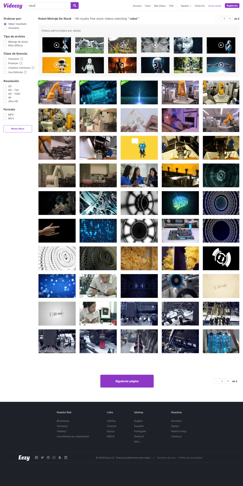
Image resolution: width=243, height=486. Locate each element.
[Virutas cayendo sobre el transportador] (139, 258)
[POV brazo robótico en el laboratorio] (221, 148)
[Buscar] (75, 5)
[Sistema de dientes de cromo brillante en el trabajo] (98, 203)
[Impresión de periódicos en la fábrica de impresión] (98, 341)
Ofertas (111, 420)
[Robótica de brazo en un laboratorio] (180, 92)
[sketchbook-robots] (139, 120)
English (138, 420)
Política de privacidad (190, 457)
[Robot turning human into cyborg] (221, 64)
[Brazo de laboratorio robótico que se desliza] (98, 120)
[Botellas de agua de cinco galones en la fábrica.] (221, 341)
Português (140, 431)
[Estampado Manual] (180, 175)
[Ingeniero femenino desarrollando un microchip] (98, 286)
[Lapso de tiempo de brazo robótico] (221, 92)
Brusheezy (63, 420)
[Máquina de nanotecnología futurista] (57, 258)
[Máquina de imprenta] (221, 314)
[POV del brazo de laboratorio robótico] (180, 148)
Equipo (175, 426)
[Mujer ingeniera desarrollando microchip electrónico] (98, 314)
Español (138, 426)
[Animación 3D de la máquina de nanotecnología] (98, 258)
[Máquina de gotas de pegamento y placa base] (180, 231)
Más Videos (160, 5)
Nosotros (176, 420)
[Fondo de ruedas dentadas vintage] (57, 203)
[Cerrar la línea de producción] (180, 286)
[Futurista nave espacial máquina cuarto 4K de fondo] (98, 92)
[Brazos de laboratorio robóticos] (180, 120)
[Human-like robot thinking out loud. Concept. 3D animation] (221, 45)
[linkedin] (65, 457)
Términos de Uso (166, 457)
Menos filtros (17, 129)
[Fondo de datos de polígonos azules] (57, 286)
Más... (137, 441)
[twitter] (42, 457)
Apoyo (111, 431)
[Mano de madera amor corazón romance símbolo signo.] (57, 231)
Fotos (147, 5)
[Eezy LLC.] (24, 457)
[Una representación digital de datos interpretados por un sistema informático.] (98, 231)
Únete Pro (200, 5)
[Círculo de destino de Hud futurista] (221, 258)
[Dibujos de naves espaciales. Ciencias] (221, 286)
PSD (171, 5)
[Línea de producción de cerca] (180, 258)
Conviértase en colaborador (73, 436)
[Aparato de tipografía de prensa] (180, 314)
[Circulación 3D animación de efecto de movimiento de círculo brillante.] (139, 203)
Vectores (137, 5)
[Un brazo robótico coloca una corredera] (57, 148)
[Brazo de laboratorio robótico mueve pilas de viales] (57, 175)
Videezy (61, 431)
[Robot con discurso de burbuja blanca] (139, 148)
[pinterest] (48, 457)
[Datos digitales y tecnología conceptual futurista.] (139, 92)
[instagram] (53, 457)
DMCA (111, 436)
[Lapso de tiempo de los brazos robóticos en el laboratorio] (57, 120)
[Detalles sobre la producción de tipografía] (139, 341)
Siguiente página (127, 381)
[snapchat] (59, 457)
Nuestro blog (178, 431)
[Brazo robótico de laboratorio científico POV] (98, 148)
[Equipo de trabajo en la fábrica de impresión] (57, 341)
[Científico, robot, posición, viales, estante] (98, 175)
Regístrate (232, 5)
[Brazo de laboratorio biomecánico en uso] (57, 92)
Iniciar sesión (214, 5)
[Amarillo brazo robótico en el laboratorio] (221, 120)
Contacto (176, 436)
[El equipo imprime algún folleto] (139, 314)
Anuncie (111, 426)
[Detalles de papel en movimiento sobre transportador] (180, 341)
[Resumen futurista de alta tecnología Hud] (221, 175)
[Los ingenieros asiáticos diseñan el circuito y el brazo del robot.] (139, 175)
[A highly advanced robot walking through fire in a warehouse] (122, 65)
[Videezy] (13, 6)
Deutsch (139, 436)
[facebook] (36, 457)
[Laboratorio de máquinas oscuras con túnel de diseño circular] (139, 286)
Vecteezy (62, 426)
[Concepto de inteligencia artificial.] (180, 203)
